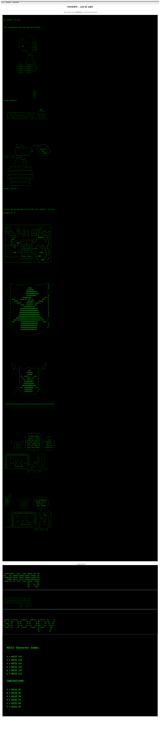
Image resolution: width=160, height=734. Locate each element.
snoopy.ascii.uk (81, 564)
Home (3, 2)
